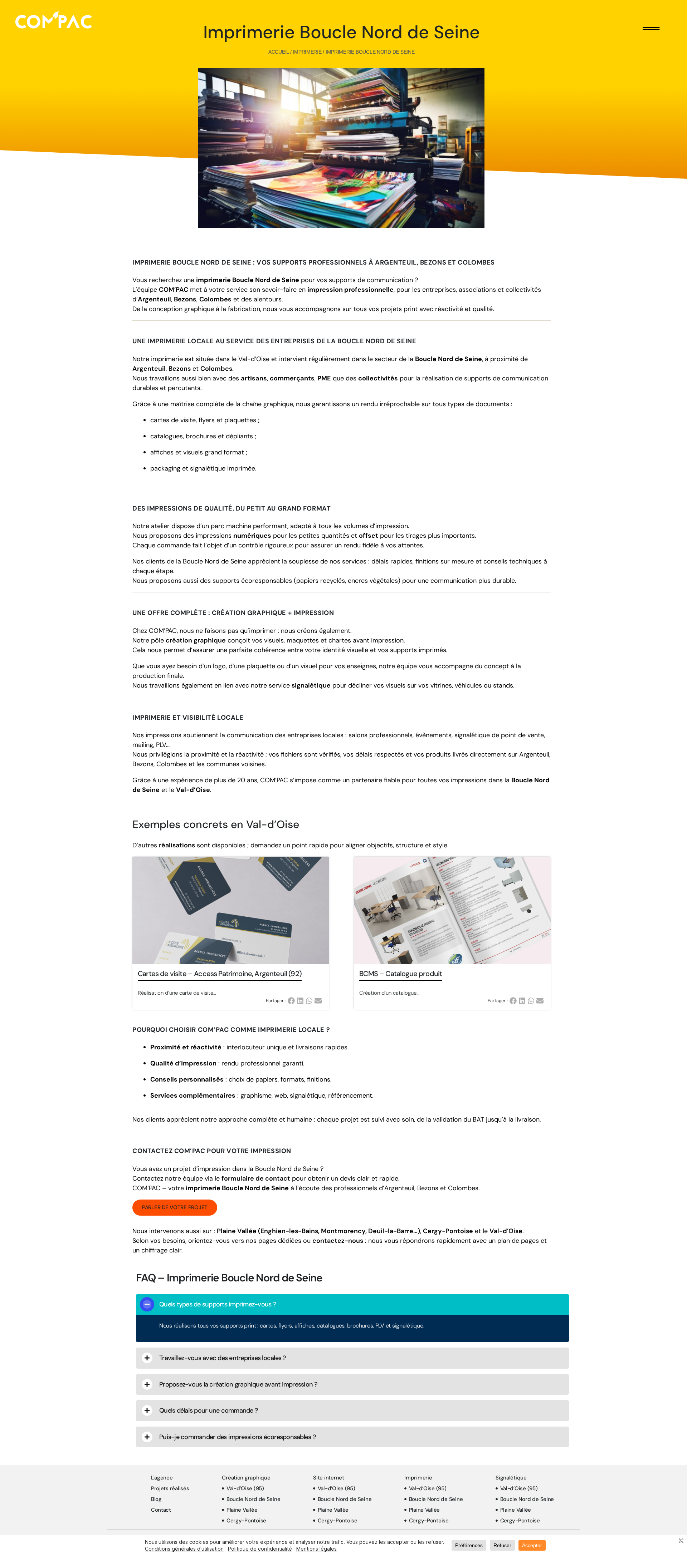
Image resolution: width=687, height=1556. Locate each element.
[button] (292, 1000)
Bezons (180, 368)
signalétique (311, 685)
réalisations (177, 845)
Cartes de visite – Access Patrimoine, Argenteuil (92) (220, 973)
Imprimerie (307, 52)
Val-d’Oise (505, 1231)
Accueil (278, 52)
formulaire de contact (255, 1178)
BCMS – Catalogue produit (400, 973)
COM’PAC (173, 289)
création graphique (196, 640)
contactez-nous (337, 1240)
